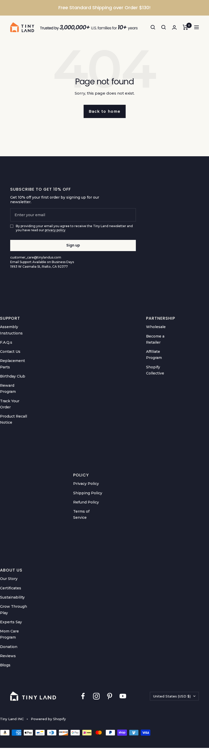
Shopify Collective (155, 370)
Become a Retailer (155, 339)
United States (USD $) (172, 696)
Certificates (10, 588)
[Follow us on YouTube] (122, 696)
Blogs (5, 665)
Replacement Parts (12, 363)
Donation (8, 646)
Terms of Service (81, 514)
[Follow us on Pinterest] (109, 696)
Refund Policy (86, 502)
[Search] (153, 27)
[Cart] (185, 27)
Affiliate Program (154, 354)
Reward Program (8, 388)
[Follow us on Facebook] (83, 696)
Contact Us (10, 351)
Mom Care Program (9, 634)
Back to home (105, 111)
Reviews (8, 656)
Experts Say (11, 622)
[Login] (174, 27)
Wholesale (156, 327)
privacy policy (55, 230)
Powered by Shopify (48, 719)
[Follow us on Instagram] (96, 696)
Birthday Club (12, 376)
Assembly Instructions (11, 330)
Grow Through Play (13, 609)
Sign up (73, 245)
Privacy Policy (86, 483)
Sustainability (12, 597)
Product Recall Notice (13, 419)
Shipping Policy (87, 493)
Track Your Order (9, 404)
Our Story (9, 578)
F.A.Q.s (6, 342)
